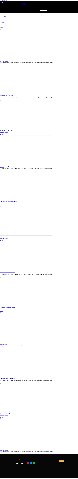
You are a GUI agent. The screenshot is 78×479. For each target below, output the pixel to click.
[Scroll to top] (0, 478)
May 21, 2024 (2, 167)
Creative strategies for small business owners (7, 413)
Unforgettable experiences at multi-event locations (8, 236)
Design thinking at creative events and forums (7, 378)
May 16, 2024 (2, 344)
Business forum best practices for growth (6, 95)
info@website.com (2, 22)
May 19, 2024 (2, 238)
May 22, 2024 (2, 61)
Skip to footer (6, 0)
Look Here (1, 25)
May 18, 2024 (2, 273)
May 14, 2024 (2, 415)
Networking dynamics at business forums (7, 130)
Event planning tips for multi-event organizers (7, 272)
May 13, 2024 (2, 450)
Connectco (18, 475)
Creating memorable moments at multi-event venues (8, 201)
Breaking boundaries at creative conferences (7, 307)
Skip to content (2, 0)
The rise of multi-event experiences (5, 166)
